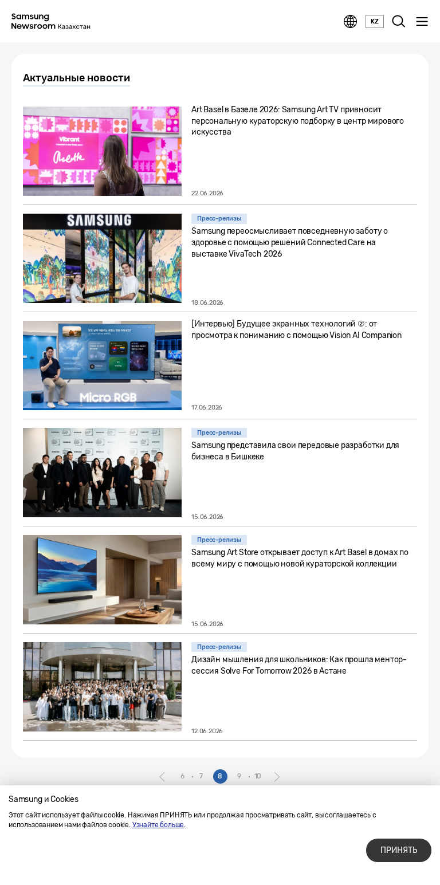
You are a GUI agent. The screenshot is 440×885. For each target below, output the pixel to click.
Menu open (421, 21)
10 (258, 776)
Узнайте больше (158, 825)
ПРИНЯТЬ (398, 850)
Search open (398, 21)
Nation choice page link (350, 21)
